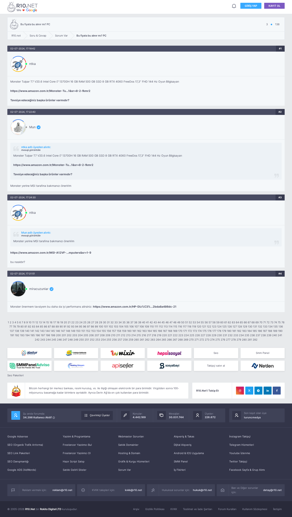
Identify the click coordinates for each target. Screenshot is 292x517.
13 (40, 322)
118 (189, 326)
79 (18, 326)
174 (200, 330)
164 (149, 330)
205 (85, 335)
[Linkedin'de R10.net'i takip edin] (268, 391)
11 (33, 322)
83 (33, 326)
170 (180, 330)
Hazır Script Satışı (73, 461)
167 (165, 330)
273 (207, 339)
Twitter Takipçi (238, 461)
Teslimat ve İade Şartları (197, 509)
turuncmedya (252, 417)
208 (102, 335)
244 (48, 339)
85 (41, 326)
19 (61, 322)
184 (249, 330)
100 (101, 326)
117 (185, 326)
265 (163, 339)
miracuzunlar (38, 289)
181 (234, 330)
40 (143, 322)
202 (69, 335)
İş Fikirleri (180, 469)
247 (65, 339)
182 (239, 330)
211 (118, 335)
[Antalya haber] (76, 353)
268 (180, 339)
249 (75, 339)
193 (22, 335)
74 (275, 322)
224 (186, 335)
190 (280, 330)
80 (22, 326)
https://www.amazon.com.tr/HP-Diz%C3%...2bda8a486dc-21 (134, 306)
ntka (32, 64)
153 (93, 330)
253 (97, 339)
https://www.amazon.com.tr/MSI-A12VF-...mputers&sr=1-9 (50, 252)
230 (219, 335)
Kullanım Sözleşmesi (254, 509)
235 (247, 335)
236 (252, 335)
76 (282, 322)
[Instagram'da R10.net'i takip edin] (240, 391)
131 (255, 326)
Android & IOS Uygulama (189, 453)
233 (235, 335)
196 (38, 335)
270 (191, 339)
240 (274, 335)
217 (149, 335)
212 (123, 335)
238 (263, 335)
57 (210, 322)
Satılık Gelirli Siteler (74, 469)
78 (14, 326)
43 (155, 322)
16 (51, 322)
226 (197, 335)
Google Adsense (17, 436)
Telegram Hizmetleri (241, 444)
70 (260, 322)
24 (80, 322)
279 (239, 339)
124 (219, 326)
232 (230, 335)
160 (129, 330)
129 (245, 326)
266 (169, 339)
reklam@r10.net (62, 490)
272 (201, 339)
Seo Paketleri (15, 375)
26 (88, 322)
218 (154, 335)
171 (185, 330)
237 (258, 335)
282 (255, 339)
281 (250, 339)
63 (233, 322)
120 (199, 326)
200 (58, 335)
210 (113, 335)
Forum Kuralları (227, 509)
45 (163, 322)
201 (64, 335)
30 (104, 322)
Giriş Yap (251, 5)
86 (45, 326)
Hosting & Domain (129, 453)
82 (29, 326)
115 (175, 326)
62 (229, 322)
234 (241, 335)
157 (114, 330)
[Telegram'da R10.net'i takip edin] (258, 391)
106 (131, 326)
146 (58, 330)
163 (144, 330)
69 (257, 322)
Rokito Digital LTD (50, 509)
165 (155, 330)
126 (229, 326)
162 (139, 330)
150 (78, 330)
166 (160, 330)
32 (112, 322)
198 (48, 335)
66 (245, 322)
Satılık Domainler (128, 444)
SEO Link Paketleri (18, 453)
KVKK (173, 509)
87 (49, 326)
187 (265, 330)
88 (53, 326)
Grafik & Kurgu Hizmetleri (133, 461)
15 (47, 322)
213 (128, 335)
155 (104, 330)
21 (69, 322)
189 (275, 330)
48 (174, 322)
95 (80, 326)
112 (161, 326)
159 (124, 330)
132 (260, 326)
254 (103, 339)
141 (32, 330)
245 (53, 339)
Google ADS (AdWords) (21, 469)
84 (37, 326)
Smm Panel (262, 352)
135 (275, 326)
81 (25, 326)
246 (59, 339)
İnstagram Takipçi (239, 436)
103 (116, 326)
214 (133, 335)
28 (96, 322)
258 (125, 339)
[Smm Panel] (169, 353)
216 (144, 335)
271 (196, 339)
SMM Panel (181, 461)
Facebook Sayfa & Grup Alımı (247, 469)
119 (194, 326)
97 (88, 326)
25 (84, 322)
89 (57, 326)
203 (74, 335)
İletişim (277, 509)
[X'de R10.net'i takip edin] (249, 391)
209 (107, 335)
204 (80, 335)
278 (233, 339)
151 (83, 330)
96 (84, 326)
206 (91, 335)
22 (72, 322)
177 (214, 330)
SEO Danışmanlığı (18, 461)
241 (280, 335)
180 (229, 330)
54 (198, 322)
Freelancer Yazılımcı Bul (77, 444)
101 (106, 326)
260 (136, 339)
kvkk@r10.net (133, 490)
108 (141, 326)
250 (81, 339)
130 (250, 326)
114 (170, 326)
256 (114, 339)
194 (27, 335)
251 (87, 339)
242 (37, 339)
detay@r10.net (272, 490)
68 (253, 322)
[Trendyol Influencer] (123, 353)
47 (170, 322)
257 (120, 339)
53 (194, 322)
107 (136, 326)
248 (70, 339)
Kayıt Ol (274, 5)
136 (280, 326)
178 (219, 330)
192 (17, 335)
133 (265, 326)
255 (108, 339)
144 (47, 330)
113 (166, 326)
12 (36, 322)
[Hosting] (29, 353)
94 (76, 326)
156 (109, 330)
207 (97, 335)
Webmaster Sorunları (131, 436)
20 (65, 322)
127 (235, 326)
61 (225, 322)
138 (17, 330)
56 (206, 322)
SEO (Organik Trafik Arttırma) (25, 444)
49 (178, 322)
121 (204, 326)
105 (126, 326)
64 (237, 322)
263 (152, 339)
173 (195, 330)
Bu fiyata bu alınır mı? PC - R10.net (23, 6)
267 (175, 339)
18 (58, 322)
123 (214, 326)
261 (142, 339)
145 (52, 330)
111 (156, 326)
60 (221, 322)
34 (120, 322)
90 (61, 326)
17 (54, 322)
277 (228, 339)
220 (164, 335)
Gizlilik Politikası (154, 509)
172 (190, 330)
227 (203, 335)
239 (269, 335)
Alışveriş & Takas (184, 436)
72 (268, 322)
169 (175, 330)
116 (180, 326)
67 (249, 322)
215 (138, 335)
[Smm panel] (29, 366)
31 (108, 322)
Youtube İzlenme (239, 453)
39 (139, 322)
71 (264, 322)
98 (92, 326)
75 (279, 322)
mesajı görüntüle (31, 149)
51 (186, 322)
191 (12, 335)
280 (244, 339)
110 (152, 326)
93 (72, 326)
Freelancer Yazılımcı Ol (77, 453)
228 (208, 335)
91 (65, 326)
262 (147, 339)
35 (124, 322)
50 (182, 322)
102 (111, 326)
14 (44, 322)
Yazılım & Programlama (76, 436)
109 (147, 326)
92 (68, 326)
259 (131, 339)
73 (271, 322)
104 (121, 326)
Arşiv (136, 509)
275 (217, 339)
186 (260, 330)
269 (186, 339)
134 (270, 326)
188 (270, 330)
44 (159, 322)
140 (27, 330)
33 (116, 322)
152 (88, 330)
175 (204, 330)
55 (202, 322)
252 (92, 339)
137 (12, 330)
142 (37, 330)
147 (63, 330)
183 (244, 330)
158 (119, 330)
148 (68, 330)
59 (217, 322)
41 (147, 322)
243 (42, 339)
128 (240, 326)
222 (175, 335)
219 (159, 335)
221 (170, 335)
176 (209, 330)
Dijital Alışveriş (182, 444)
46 (167, 322)
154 (98, 330)
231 (225, 335)
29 (100, 322)
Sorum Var (124, 469)
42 (151, 322)
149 (73, 330)
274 (212, 339)
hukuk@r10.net (202, 490)
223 (180, 335)
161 (134, 330)
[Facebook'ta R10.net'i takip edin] (277, 391)
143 (42, 330)
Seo (216, 352)
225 (192, 335)
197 (43, 335)
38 (135, 322)
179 (224, 330)
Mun (32, 127)
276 (223, 339)
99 (96, 326)
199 (53, 335)
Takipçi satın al (216, 365)
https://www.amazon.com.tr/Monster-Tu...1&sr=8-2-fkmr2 (50, 90)
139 (22, 330)
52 (190, 322)
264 (158, 339)
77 (10, 326)
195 (32, 335)
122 (209, 326)
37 (131, 322)
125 (224, 326)
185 (254, 330)
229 (214, 335)
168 (170, 330)
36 (128, 322)
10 (30, 322)
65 (241, 322)
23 (76, 322)
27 (92, 322)
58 (214, 322)
